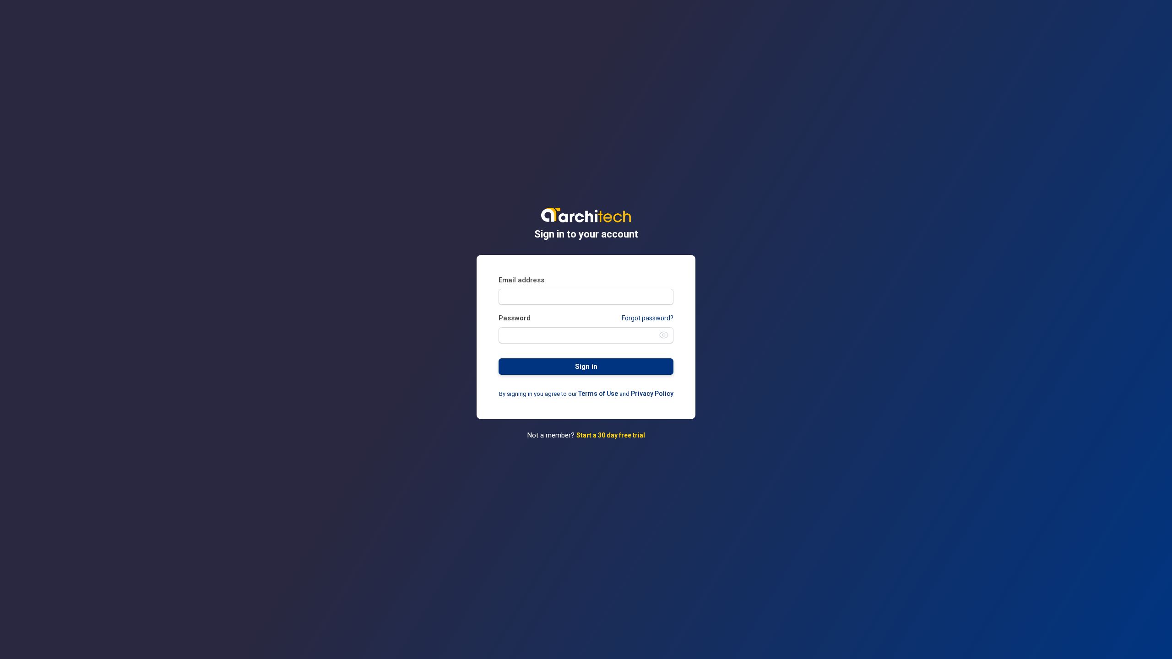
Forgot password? (647, 318)
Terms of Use (598, 393)
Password (515, 318)
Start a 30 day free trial (610, 435)
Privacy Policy (652, 393)
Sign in (586, 366)
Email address (521, 280)
